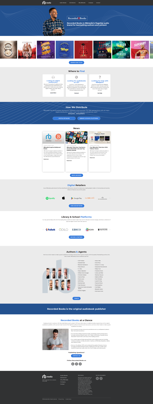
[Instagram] (80, 364)
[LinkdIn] (72, 364)
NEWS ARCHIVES (76, 175)
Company (91, 2)
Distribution (73, 2)
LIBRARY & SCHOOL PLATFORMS (89, 118)
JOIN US (76, 298)
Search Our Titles (76, 62)
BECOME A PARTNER (76, 237)
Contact (98, 2)
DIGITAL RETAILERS (64, 118)
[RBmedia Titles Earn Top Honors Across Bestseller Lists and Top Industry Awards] (76, 137)
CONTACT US (76, 355)
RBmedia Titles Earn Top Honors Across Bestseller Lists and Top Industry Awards (76, 149)
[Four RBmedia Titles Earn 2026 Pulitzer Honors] (100, 137)
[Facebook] (76, 364)
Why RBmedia (82, 2)
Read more (46, 159)
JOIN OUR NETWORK (76, 205)
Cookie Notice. (68, 399)
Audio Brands (63, 2)
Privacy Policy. (61, 399)
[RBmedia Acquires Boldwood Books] (53, 137)
